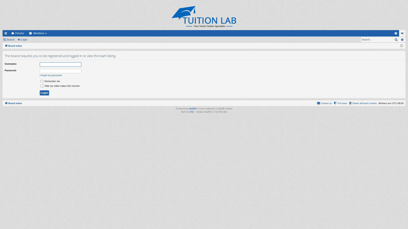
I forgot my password (51, 75)
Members (38, 33)
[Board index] (204, 16)
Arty (192, 111)
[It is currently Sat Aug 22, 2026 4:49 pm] (401, 45)
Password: (11, 70)
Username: (11, 64)
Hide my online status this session (62, 86)
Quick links (6, 34)
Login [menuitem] (403, 34)
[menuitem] (396, 33)
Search (10, 39)
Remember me (52, 81)
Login (24, 39)
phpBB (192, 108)
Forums (19, 33)
